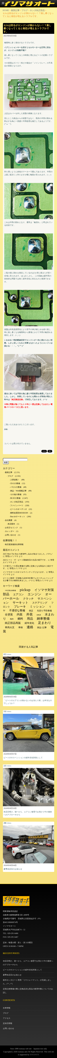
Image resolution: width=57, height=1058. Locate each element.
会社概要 (8, 520)
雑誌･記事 (42, 627)
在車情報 (6, 1008)
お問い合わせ (10, 535)
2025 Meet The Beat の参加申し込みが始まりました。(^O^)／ (28, 554)
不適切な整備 (17, 610)
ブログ (24, 10)
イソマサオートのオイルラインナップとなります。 (24, 572)
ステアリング (39, 602)
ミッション (37, 606)
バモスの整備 (15, 487)
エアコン (18, 594)
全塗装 (9, 614)
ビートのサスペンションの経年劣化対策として (23, 758)
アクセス (6, 1018)
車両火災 (9, 627)
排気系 (39, 615)
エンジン (34, 594)
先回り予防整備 (44, 610)
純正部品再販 (13, 622)
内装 (20, 614)
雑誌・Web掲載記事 (18, 491)
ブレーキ (20, 606)
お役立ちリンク (11, 528)
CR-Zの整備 (15, 483)
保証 (31, 610)
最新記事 (15, 10)
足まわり (44, 622)
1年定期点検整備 (10, 590)
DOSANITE (34, 1055)
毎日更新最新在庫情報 (14, 544)
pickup (44, 451)
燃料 (20, 618)
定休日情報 (7, 1023)
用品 (30, 618)
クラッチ (28, 598)
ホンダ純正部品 (37, 10)
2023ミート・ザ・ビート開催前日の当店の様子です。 (25, 560)
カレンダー (9, 531)
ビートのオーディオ (18, 509)
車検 (20, 627)
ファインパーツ (16, 506)
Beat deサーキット (17, 517)
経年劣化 (29, 623)
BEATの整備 (15, 498)
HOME (6, 10)
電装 (50, 451)
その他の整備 (15, 494)
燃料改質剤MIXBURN (19, 513)
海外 (12, 619)
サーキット (20, 602)
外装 (29, 614)
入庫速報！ (14, 480)
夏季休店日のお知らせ (13, 869)
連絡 (30, 627)
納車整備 (43, 618)
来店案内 (11, 524)
